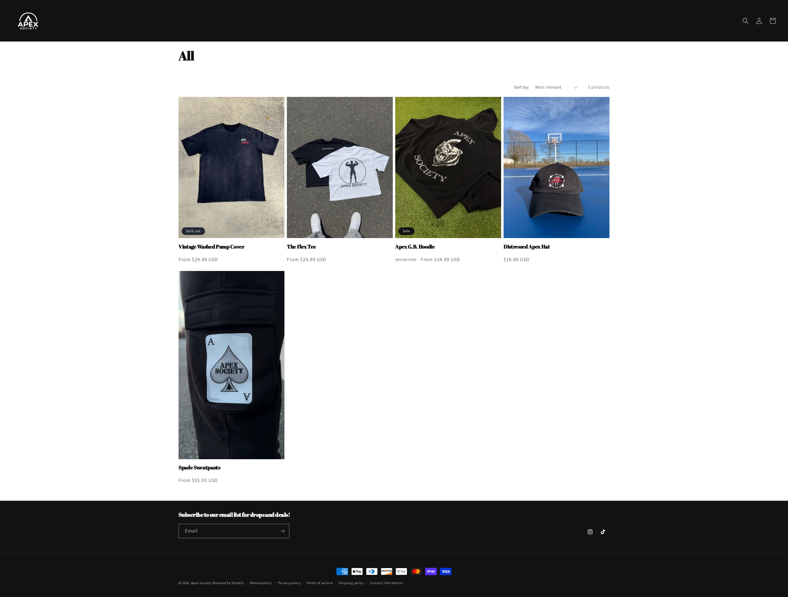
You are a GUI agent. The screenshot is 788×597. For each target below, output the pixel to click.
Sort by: (521, 87)
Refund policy (261, 582)
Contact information (386, 582)
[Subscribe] (282, 531)
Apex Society (201, 583)
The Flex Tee (301, 246)
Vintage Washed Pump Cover (211, 246)
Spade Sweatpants (199, 467)
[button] (745, 21)
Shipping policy (351, 582)
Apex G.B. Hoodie (415, 246)
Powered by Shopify (228, 583)
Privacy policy (289, 582)
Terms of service (319, 582)
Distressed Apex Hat (527, 246)
